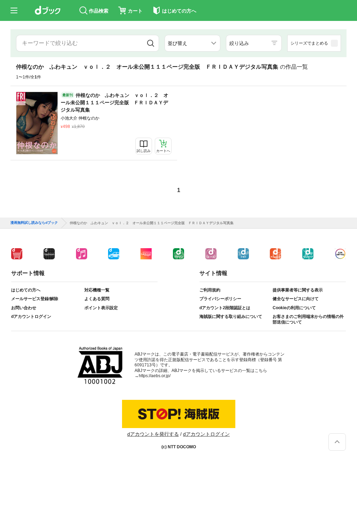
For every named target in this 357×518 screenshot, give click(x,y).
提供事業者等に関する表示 (298, 290)
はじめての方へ (25, 290)
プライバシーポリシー (220, 298)
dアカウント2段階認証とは (224, 307)
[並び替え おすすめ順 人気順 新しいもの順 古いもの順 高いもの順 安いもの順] (192, 43)
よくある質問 (96, 298)
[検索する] (150, 43)
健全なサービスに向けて (296, 298)
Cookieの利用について (294, 307)
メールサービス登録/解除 (34, 298)
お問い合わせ (23, 307)
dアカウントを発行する (153, 434)
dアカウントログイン (31, 316)
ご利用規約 (209, 290)
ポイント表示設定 (101, 307)
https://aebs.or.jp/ (154, 375)
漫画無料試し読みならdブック (34, 222)
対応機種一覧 (96, 290)
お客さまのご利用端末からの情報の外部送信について (308, 319)
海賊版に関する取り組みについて (230, 316)
